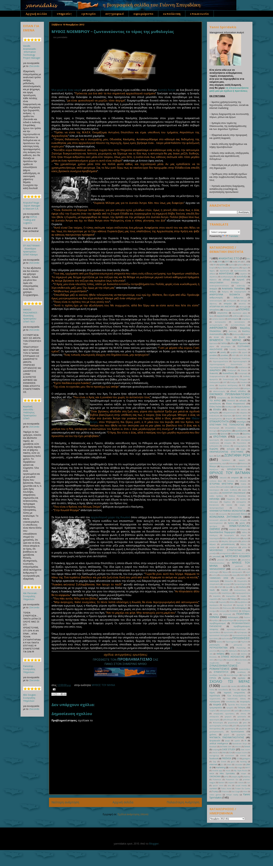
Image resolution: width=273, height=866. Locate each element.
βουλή (242, 337)
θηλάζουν (213, 469)
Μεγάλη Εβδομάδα (230, 541)
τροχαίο (230, 707)
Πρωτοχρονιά (232, 641)
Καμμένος (231, 499)
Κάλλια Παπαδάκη (237, 496)
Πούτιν (247, 617)
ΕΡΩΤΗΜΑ (220, 436)
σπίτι (211, 660)
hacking (243, 761)
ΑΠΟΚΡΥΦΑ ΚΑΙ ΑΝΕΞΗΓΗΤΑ (222, 306)
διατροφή (242, 373)
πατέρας (243, 599)
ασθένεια (236, 316)
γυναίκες (224, 355)
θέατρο (212, 466)
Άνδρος (225, 291)
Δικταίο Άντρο (166, 90)
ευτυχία (230, 449)
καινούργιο (214, 490)
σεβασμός (232, 651)
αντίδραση (231, 300)
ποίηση (222, 611)
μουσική (217, 556)
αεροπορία (224, 270)
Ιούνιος (231, 481)
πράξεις (215, 620)
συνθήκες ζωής (216, 675)
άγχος (212, 270)
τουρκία (217, 704)
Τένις (234, 689)
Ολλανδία (228, 581)
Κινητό (212, 514)
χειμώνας (243, 728)
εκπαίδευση (171, 13)
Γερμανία (243, 343)
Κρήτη (231, 523)
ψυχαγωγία (214, 740)
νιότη (214, 575)
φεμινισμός (214, 719)
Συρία (244, 675)
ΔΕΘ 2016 (243, 355)
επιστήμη (241, 421)
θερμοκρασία (226, 466)
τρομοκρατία (215, 707)
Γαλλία (224, 343)
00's (248, 258)
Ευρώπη (213, 448)
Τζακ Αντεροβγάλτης (236, 695)
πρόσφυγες (242, 632)
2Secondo (34, 66)
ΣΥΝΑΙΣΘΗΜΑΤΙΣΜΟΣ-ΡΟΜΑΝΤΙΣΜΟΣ (224, 667)
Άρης (211, 316)
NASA (211, 773)
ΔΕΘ (234, 355)
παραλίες (217, 596)
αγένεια (240, 264)
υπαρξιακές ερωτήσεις (223, 713)
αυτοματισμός (215, 325)
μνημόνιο (233, 547)
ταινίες (234, 686)
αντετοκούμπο (215, 300)
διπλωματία (214, 382)
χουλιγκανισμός (216, 731)
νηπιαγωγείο (236, 572)
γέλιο (232, 343)
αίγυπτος (213, 276)
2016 (219, 261)
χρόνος (212, 734)
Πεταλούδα (214, 608)
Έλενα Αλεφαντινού (235, 403)
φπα (244, 722)
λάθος (244, 532)
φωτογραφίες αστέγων (219, 725)
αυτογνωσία (220, 322)
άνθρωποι (238, 297)
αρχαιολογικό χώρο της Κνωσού (110, 517)
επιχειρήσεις (226, 430)
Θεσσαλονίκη (241, 466)
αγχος (244, 267)
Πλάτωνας (227, 608)
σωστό (224, 686)
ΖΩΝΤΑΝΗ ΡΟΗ (237, 455)
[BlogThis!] (56, 694)
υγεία (236, 710)
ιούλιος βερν (215, 481)
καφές (242, 505)
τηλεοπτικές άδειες (236, 698)
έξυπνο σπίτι (241, 415)
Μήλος (243, 544)
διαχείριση (234, 376)
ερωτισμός (214, 440)
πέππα (231, 602)
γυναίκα (213, 355)
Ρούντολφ (241, 648)
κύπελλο (232, 529)
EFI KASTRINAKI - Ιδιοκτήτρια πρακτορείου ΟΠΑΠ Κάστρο (32, 250)
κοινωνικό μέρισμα (218, 520)
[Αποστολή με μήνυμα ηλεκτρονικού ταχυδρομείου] (53, 694)
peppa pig (236, 776)
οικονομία (214, 581)
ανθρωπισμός (216, 297)
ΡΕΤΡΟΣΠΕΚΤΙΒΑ (218, 647)
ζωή (219, 455)
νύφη (234, 575)
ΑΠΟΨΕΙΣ (244, 309)
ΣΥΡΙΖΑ (212, 678)
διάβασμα (230, 367)
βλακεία (246, 334)
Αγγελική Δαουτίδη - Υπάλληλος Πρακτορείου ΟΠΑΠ (29, 412)
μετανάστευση (228, 544)
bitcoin (238, 746)
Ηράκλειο (226, 460)
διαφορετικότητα (217, 376)
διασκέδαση (228, 373)
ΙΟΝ (245, 477)
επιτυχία (213, 431)
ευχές (243, 449)
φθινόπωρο (228, 719)
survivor (213, 788)
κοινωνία (223, 514)
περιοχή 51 (242, 605)
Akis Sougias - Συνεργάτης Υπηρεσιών (30, 697)
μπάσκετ (233, 559)
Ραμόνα (244, 641)
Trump (215, 791)
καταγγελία (241, 502)
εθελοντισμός (219, 391)
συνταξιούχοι (233, 675)
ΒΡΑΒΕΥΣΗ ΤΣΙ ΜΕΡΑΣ (225, 340)
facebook (213, 758)
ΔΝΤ (225, 382)
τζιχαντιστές (215, 698)
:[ (171, 648)
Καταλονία (214, 505)
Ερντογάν (235, 433)
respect (231, 782)
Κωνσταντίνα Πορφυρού (222, 532)
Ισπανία (243, 481)
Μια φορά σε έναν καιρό (66, 90)
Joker (229, 764)
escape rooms (241, 752)
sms (229, 785)
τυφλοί (212, 710)
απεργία (227, 303)
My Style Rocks (240, 770)
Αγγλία (231, 264)
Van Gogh (236, 791)
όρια (228, 587)
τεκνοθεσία (223, 689)
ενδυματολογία (229, 412)
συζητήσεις (242, 660)
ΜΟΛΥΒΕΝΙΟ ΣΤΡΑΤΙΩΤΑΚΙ (225, 550)
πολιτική (227, 614)
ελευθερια (229, 406)
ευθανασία (214, 446)
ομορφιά (227, 584)
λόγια (243, 535)
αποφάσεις (214, 309)
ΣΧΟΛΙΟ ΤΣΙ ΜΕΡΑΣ (229, 681)
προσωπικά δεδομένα (219, 635)
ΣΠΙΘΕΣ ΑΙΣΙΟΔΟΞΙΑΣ (233, 656)
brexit (247, 746)
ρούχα (222, 651)
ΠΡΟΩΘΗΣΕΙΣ (241, 638)
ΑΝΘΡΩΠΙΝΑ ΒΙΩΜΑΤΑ (224, 294)
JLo (222, 764)
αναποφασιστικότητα (219, 285)
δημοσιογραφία (240, 361)
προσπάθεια (214, 632)
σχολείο (241, 678)
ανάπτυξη (241, 285)
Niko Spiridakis (227, 773)
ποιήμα (212, 611)
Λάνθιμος (213, 535)
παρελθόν (213, 599)
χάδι (234, 725)
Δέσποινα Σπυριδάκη (218, 358)
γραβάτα (234, 352)
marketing (220, 767)
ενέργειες (243, 412)
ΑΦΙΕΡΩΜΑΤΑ (218, 328)
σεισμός (243, 651)
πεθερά (212, 602)
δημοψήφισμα (215, 367)
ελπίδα (244, 409)
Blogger (154, 843)
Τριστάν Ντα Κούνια (237, 704)
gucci (233, 761)
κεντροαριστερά (216, 508)
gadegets (246, 758)
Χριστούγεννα (237, 731)
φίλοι (247, 719)
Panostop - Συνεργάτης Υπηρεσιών (29, 669)
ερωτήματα (241, 437)
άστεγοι (246, 316)
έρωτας (246, 433)
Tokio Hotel (226, 788)
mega (239, 767)
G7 (238, 758)
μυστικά (239, 566)
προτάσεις (214, 638)
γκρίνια (212, 352)
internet (213, 764)
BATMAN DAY (226, 746)
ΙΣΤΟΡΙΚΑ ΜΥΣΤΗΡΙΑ (221, 483)
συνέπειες (241, 672)
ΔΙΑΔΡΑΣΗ (215, 370)
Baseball (213, 746)
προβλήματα (242, 620)
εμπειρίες (213, 412)
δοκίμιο (233, 382)
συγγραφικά (114, 13)
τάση (211, 689)
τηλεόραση (214, 701)
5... (245, 261)
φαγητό (228, 716)
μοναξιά (213, 553)
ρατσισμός (214, 644)
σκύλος (244, 654)
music (228, 770)
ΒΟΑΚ (216, 337)
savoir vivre (218, 785)
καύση (229, 505)
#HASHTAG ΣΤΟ (228, 258)
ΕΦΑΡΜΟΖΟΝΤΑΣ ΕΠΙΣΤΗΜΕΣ (226, 451)
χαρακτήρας (230, 728)
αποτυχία (243, 306)
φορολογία (233, 722)
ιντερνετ (235, 477)
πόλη (215, 614)
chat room (245, 749)
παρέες (243, 596)
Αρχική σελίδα (36, 13)
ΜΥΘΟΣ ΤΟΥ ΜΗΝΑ (103, 685)
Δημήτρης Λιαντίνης (241, 358)
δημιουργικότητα (220, 361)
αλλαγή (226, 279)
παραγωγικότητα (242, 593)
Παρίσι (224, 599)
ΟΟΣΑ (211, 587)
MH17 (247, 767)
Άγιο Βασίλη (223, 267)
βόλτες (229, 337)
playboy (246, 776)
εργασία (213, 433)
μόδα (244, 547)
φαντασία (241, 716)
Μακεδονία (235, 538)
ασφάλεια (246, 319)
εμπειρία (89, 13)
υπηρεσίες (64, 13)
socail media (241, 785)
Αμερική (240, 279)
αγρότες (235, 267)
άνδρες (212, 291)
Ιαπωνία (223, 477)
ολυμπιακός (214, 584)
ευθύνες (226, 446)
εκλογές (242, 400)
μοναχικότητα (226, 553)
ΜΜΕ (222, 547)
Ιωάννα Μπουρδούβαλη (219, 487)
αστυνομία (233, 319)
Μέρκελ (212, 544)
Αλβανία (212, 279)
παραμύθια (230, 596)
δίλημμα (242, 379)
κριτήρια (213, 526)
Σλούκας (213, 657)
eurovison (229, 755)
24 (233, 261)
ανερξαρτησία (240, 291)
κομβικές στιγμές (239, 520)
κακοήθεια (213, 493)
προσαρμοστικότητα (236, 629)
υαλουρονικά (225, 710)
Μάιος (225, 538)
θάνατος (243, 463)
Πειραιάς (222, 602)
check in (215, 752)
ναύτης (234, 569)
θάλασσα (233, 463)
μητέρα (212, 547)
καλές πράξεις (216, 496)
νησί (248, 572)
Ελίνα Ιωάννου (243, 406)
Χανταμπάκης (215, 728)
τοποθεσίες (231, 701)
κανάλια (243, 499)
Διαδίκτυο (242, 367)
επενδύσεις (241, 418)
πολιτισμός (233, 617)
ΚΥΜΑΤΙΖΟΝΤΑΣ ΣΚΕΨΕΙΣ (229, 527)
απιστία (242, 303)
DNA (224, 752)
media (231, 767)
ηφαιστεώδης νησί (217, 463)
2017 (227, 261)
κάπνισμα (213, 502)
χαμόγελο (243, 725)
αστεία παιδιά (218, 319)
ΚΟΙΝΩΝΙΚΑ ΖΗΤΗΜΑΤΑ (225, 516)
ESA (230, 752)
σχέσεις (226, 678)
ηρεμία (242, 460)
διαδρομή (232, 370)
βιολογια (236, 334)
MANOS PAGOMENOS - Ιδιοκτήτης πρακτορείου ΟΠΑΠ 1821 (31, 315)
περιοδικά (227, 605)
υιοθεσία (246, 710)
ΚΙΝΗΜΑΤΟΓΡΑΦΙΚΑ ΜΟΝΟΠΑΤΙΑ (227, 510)
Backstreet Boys (239, 743)
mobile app (217, 770)
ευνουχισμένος (240, 446)
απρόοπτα (222, 313)
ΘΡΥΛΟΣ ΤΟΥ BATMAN (229, 472)
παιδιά (224, 590)
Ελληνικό (232, 409)
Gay (214, 761)
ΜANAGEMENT (217, 568)
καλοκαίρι (214, 498)
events (243, 755)
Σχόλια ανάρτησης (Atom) (133, 814)
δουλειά (243, 382)
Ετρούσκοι (241, 443)
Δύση (211, 385)
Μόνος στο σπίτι (242, 553)
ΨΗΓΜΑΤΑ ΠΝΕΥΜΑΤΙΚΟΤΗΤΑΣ (226, 737)
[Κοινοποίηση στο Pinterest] (65, 694)
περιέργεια (213, 605)
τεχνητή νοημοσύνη (234, 692)
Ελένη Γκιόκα (215, 406)
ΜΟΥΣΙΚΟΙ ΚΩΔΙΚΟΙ (237, 556)
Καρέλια (227, 502)
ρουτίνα (213, 651)
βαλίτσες (233, 331)
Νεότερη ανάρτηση (65, 802)
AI (245, 740)
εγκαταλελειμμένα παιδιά (229, 388)
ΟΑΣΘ (242, 575)
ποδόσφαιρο (241, 608)
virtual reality (232, 794)
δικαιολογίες (228, 379)
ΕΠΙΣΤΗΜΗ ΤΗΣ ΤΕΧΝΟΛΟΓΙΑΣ (226, 424)
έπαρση (229, 418)
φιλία (239, 719)
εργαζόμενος (241, 430)
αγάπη (222, 264)
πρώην (219, 641)
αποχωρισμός (229, 310)
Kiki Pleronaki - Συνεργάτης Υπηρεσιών (30, 596)
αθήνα (212, 273)
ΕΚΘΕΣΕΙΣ (231, 400)
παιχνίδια (213, 593)
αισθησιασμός (227, 276)
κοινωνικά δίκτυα (239, 514)
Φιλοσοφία (218, 722)
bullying (215, 749)
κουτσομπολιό (216, 523)
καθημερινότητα (240, 487)
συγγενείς (230, 660)
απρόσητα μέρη (239, 313)
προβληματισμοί (217, 623)
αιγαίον (243, 273)
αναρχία (213, 288)
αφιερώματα (143, 13)
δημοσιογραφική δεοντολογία (225, 364)
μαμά (245, 538)
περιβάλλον (242, 602)
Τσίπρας (242, 707)
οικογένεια (240, 578)
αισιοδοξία (242, 276)
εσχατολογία (230, 440)
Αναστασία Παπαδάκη (233, 288)
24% (239, 261)
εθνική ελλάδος (238, 391)
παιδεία (242, 587)
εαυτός (212, 388)
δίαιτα (244, 370)
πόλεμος (246, 611)
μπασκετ (220, 560)
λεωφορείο (229, 535)
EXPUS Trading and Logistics (30, 219)
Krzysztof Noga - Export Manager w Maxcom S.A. (31, 205)
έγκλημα (246, 388)
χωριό (226, 734)
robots (241, 782)
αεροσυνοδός (240, 270)
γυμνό (244, 352)
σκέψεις (220, 653)
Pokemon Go (232, 779)
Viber (245, 791)
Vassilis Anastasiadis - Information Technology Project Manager (31, 51)
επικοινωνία (199, 13)
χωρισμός (241, 734)
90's (214, 264)
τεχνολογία (214, 695)
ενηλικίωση (214, 415)
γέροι (211, 346)
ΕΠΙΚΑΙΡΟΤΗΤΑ (219, 421)
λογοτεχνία (214, 538)
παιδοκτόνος (240, 590)
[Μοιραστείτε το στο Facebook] (62, 694)
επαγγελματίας (215, 418)
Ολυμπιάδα (242, 581)
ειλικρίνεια (221, 397)
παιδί (212, 590)
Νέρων (225, 572)
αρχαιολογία (223, 316)
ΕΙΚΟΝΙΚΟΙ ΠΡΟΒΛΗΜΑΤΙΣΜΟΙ (229, 394)
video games (215, 794)
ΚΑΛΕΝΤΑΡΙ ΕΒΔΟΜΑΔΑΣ (234, 493)
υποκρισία (214, 716)
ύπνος (243, 713)
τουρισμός (245, 701)
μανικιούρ (213, 541)
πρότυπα (225, 638)
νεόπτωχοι (214, 572)
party (226, 776)
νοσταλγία (224, 575)
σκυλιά (234, 654)
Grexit (223, 761)
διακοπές (213, 373)
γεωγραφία (226, 346)
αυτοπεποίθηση (238, 325)
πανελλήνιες (226, 593)
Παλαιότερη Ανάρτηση (183, 802)
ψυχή (227, 740)
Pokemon (217, 779)
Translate (233, 236)
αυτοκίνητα (239, 322)
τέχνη (212, 692)
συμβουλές (214, 663)
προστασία (229, 632)
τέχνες (244, 689)
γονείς (223, 352)
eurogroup (214, 755)
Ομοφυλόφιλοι (240, 584)
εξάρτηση (227, 415)
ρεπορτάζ (238, 645)
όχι (234, 587)
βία (227, 334)
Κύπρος (243, 529)
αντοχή (243, 300)
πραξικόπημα (227, 620)
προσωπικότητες (239, 635)
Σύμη (238, 663)
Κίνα (240, 508)
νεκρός (244, 569)
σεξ (210, 654)
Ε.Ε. (243, 385)
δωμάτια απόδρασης (228, 385)
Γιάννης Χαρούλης (237, 349)
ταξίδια (243, 686)
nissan (243, 773)
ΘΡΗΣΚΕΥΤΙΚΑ (234, 469)
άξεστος (213, 303)
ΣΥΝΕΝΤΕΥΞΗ (221, 671)
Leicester (239, 764)
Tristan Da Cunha (242, 788)
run (248, 782)
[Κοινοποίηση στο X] (59, 694)
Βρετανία (213, 343)
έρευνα (224, 433)
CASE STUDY (228, 749)
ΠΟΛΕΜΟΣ (233, 611)
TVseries (225, 791)
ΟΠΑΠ (219, 587)
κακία (244, 490)
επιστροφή (214, 428)
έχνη (211, 456)
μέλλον (244, 541)
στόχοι (220, 660)
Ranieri (221, 782)
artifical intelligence (218, 743)
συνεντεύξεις (244, 669)
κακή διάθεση (230, 490)
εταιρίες (227, 443)
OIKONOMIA (215, 776)
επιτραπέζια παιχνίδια (235, 428)
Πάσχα (233, 599)
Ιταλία (243, 484)
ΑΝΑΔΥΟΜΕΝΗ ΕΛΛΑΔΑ (224, 282)
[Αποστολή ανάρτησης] (54, 689)
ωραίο (237, 740)
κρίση (242, 523)
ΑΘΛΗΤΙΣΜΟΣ (226, 273)
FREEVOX (226, 758)
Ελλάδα (217, 409)
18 (213, 261)
